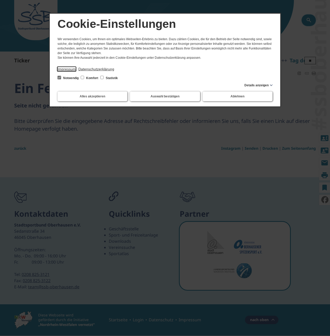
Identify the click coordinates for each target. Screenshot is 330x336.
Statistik (111, 78)
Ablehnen (237, 96)
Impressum (66, 69)
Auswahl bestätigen (165, 96)
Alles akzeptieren (92, 96)
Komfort (92, 78)
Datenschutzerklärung (96, 69)
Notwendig (70, 78)
